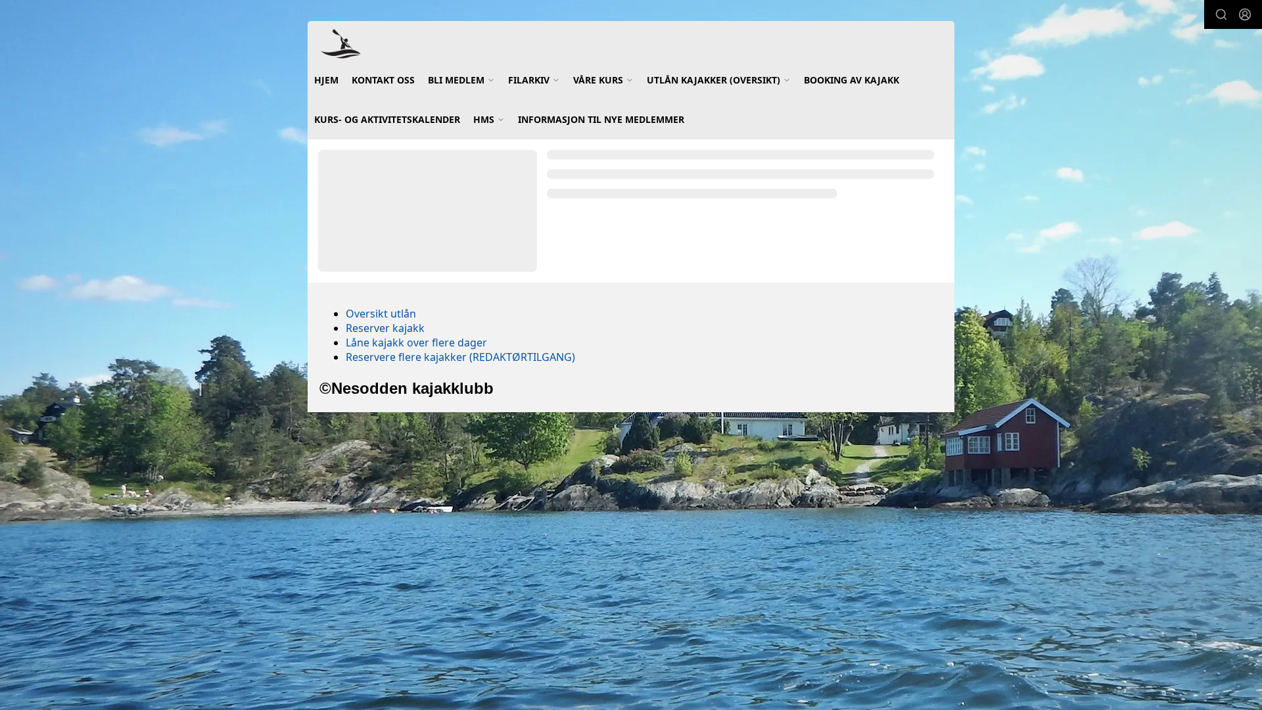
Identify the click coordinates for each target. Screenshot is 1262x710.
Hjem (326, 80)
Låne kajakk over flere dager (416, 342)
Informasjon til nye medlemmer (601, 119)
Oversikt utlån (381, 313)
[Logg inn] (1245, 14)
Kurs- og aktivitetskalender (387, 119)
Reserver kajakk (385, 328)
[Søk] (1221, 14)
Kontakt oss (383, 80)
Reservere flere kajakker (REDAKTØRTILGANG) (460, 357)
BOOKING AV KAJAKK (851, 80)
